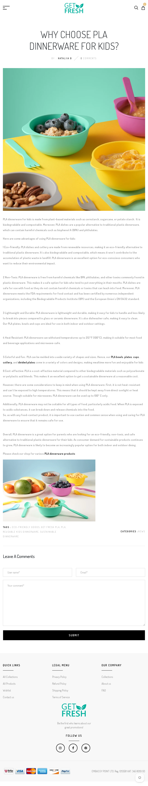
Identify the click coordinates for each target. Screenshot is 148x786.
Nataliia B (65, 58)
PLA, (63, 527)
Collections (107, 676)
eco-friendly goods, (26, 527)
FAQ (104, 690)
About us (106, 683)
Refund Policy (59, 683)
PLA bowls (117, 357)
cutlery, (8, 362)
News (141, 531)
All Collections (10, 676)
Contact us (8, 697)
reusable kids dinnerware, (21, 531)
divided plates (26, 362)
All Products (9, 683)
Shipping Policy (60, 690)
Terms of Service (61, 697)
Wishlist (7, 690)
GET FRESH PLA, (51, 527)
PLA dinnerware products (60, 453)
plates (128, 357)
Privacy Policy (59, 676)
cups (136, 357)
